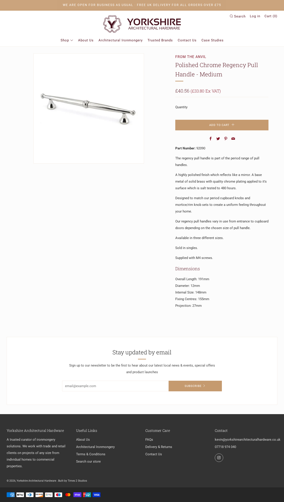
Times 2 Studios (77, 480)
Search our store (88, 461)
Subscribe (193, 386)
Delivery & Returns (158, 447)
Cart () (270, 16)
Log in (255, 16)
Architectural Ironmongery (121, 40)
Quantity (181, 107)
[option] (89, 108)
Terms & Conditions (90, 454)
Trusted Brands (160, 40)
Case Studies (212, 40)
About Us (86, 40)
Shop (65, 40)
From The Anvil (190, 57)
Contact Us (187, 40)
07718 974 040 (225, 447)
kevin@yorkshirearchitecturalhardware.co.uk (247, 440)
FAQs (149, 440)
